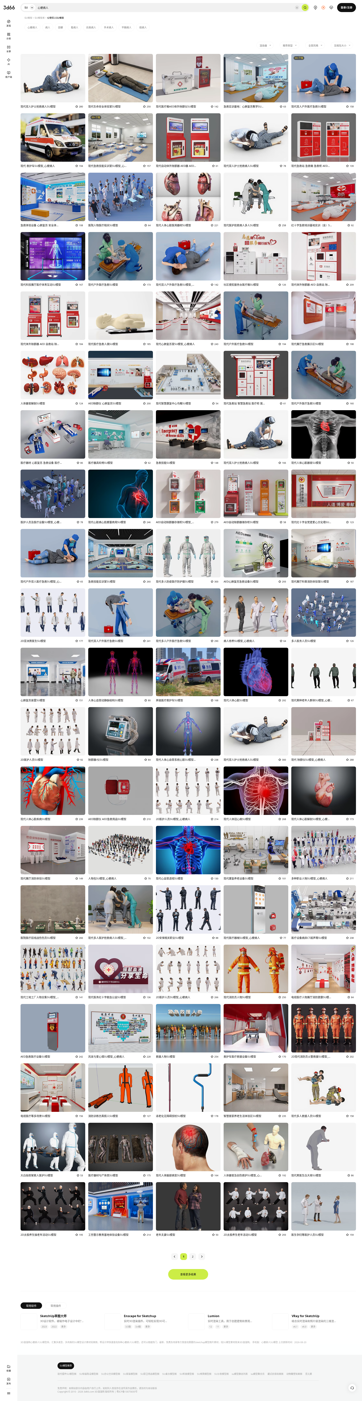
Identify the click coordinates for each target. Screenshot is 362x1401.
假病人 (143, 27)
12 (210, 1326)
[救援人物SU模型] (188, 1028)
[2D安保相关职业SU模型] (188, 909)
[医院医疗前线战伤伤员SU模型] (53, 909)
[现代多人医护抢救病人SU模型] (120, 909)
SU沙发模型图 (221, 1374)
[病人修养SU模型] (256, 612)
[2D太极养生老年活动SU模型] (256, 1206)
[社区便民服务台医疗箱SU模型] (256, 256)
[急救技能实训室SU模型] (120, 553)
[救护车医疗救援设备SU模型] (256, 1028)
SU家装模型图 (130, 1374)
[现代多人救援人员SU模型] (323, 1087)
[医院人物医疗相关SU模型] (120, 197)
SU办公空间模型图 (110, 1374)
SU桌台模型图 (169, 1374)
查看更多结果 (188, 1274)
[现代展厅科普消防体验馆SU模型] (323, 553)
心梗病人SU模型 (269, 1342)
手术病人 (109, 27)
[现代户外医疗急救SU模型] (120, 256)
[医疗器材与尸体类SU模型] (120, 1147)
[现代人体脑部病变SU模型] (188, 1147)
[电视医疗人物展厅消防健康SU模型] (323, 969)
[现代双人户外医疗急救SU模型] (323, 78)
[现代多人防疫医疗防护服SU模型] (188, 553)
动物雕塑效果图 (294, 1374)
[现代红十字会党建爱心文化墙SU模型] (323, 494)
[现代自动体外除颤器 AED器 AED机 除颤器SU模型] (188, 137)
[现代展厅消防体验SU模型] (53, 850)
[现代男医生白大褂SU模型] (323, 1147)
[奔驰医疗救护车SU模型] (188, 672)
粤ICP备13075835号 (127, 1391)
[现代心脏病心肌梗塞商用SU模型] (120, 494)
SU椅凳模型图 (204, 1374)
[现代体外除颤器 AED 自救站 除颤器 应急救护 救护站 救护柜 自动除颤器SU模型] (53, 315)
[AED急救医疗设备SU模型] (53, 1028)
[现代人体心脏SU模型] (256, 672)
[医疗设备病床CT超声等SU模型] (323, 909)
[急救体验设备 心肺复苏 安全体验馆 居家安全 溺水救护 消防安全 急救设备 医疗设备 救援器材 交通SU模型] (53, 197)
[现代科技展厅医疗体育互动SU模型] (53, 256)
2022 (54, 1326)
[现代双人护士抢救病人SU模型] (53, 78)
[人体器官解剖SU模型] (53, 375)
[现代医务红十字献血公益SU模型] (120, 969)
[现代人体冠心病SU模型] (256, 790)
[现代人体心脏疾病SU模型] (53, 790)
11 (217, 1326)
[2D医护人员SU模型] (53, 731)
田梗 (60, 27)
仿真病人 (91, 27)
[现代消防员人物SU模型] (256, 969)
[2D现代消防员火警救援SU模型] (323, 1028)
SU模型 (28, 18)
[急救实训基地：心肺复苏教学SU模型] (256, 78)
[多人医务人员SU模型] (323, 612)
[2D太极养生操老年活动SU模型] (53, 1206)
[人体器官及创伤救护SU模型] (256, 1147)
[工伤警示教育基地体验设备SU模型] (120, 1206)
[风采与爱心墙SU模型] (120, 1028)
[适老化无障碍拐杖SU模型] (188, 1087)
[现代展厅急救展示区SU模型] (323, 315)
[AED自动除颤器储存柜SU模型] (256, 494)
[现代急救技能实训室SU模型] (120, 137)
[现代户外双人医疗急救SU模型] (53, 553)
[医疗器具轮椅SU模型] (120, 434)
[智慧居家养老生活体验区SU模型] (256, 1087)
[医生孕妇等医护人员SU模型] (323, 1206)
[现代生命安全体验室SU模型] (120, 78)
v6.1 (295, 1326)
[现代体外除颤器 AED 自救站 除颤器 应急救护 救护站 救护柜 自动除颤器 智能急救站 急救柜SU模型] (323, 256)
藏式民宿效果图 (275, 1374)
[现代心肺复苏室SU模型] (188, 315)
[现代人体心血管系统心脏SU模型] (188, 731)
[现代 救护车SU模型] (53, 137)
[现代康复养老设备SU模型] (256, 850)
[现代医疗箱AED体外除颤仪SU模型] (188, 78)
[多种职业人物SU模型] (323, 850)
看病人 (74, 27)
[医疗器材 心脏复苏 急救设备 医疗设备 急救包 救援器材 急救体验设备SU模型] (53, 434)
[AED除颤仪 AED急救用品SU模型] (120, 790)
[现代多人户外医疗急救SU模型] (188, 612)
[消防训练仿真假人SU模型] (120, 1087)
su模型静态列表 (240, 1374)
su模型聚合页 (258, 1374)
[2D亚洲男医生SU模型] (53, 612)
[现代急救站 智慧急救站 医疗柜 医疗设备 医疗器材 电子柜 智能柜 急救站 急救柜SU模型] (256, 375)
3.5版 (128, 1326)
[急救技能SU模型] (188, 434)
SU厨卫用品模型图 (149, 1374)
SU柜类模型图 (187, 1374)
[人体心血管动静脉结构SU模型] (120, 672)
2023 (44, 1326)
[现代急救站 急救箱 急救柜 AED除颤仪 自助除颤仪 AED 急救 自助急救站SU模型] (323, 137)
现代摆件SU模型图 (67, 1374)
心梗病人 (32, 27)
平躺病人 (126, 27)
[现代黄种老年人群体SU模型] (323, 672)
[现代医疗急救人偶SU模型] (120, 315)
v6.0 (304, 1326)
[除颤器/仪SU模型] (120, 731)
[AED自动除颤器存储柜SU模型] (188, 494)
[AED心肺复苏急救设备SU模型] (256, 553)
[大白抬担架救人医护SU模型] (53, 1147)
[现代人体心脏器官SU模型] (323, 434)
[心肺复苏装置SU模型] (53, 672)
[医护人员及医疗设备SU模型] (53, 494)
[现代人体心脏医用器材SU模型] (188, 197)
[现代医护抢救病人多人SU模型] (256, 197)
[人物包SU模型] (120, 850)
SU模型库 (40, 18)
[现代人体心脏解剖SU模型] (323, 790)
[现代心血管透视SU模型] (188, 850)
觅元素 (308, 1374)
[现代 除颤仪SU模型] (323, 731)
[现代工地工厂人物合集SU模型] (53, 969)
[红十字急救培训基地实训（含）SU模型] (323, 197)
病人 (47, 27)
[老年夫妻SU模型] (188, 1206)
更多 (63, 1326)
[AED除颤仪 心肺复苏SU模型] (120, 375)
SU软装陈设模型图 (88, 1374)
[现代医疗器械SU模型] (256, 909)
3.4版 (138, 1326)
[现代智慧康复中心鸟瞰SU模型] (188, 375)
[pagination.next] (201, 1256)
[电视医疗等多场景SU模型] (53, 1087)
